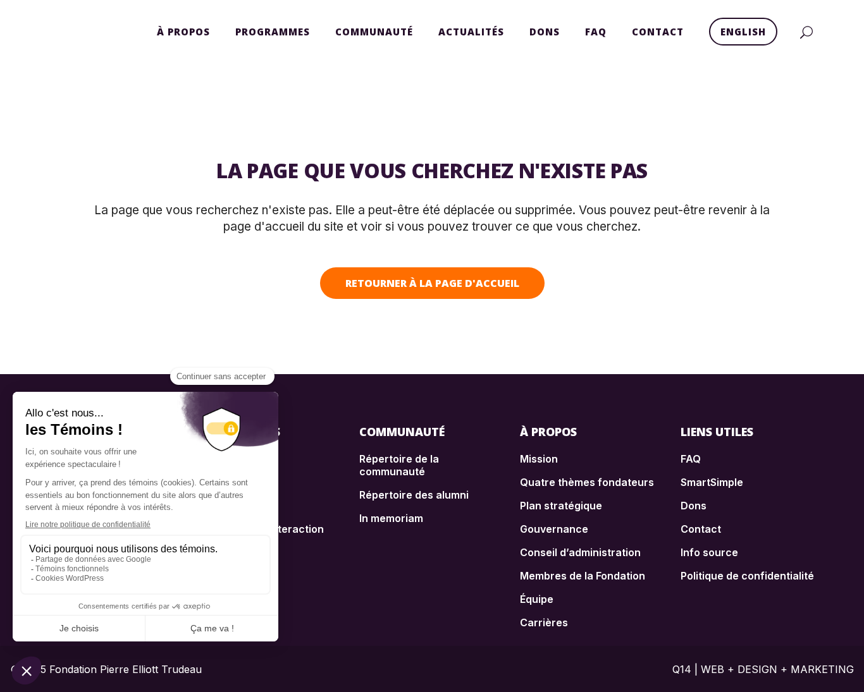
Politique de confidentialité (747, 575)
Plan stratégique (561, 505)
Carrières (544, 622)
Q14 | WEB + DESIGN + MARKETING (763, 669)
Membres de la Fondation (582, 575)
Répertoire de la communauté (399, 465)
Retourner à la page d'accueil (432, 283)
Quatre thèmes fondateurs (587, 482)
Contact (701, 529)
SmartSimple (712, 482)
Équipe (536, 599)
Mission (539, 458)
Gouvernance (554, 529)
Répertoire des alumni (414, 495)
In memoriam (391, 518)
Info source (709, 552)
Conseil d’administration (580, 552)
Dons (694, 505)
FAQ (691, 458)
